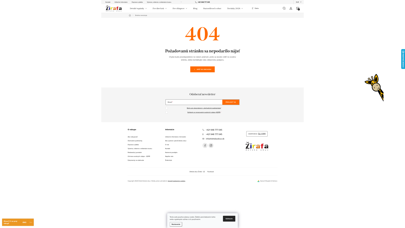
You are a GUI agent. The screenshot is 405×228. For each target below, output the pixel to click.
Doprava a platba (137, 2)
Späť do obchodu (204, 69)
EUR (297, 2)
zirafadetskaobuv (210, 145)
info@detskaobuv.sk (215, 138)
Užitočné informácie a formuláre (175, 137)
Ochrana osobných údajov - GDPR (139, 156)
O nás (167, 145)
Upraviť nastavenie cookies (176, 181)
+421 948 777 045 (214, 129)
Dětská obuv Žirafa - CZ (197, 172)
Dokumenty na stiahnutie (136, 160)
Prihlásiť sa (231, 102)
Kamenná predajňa (171, 152)
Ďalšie (257, 8)
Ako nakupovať (132, 137)
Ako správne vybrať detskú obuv (175, 141)
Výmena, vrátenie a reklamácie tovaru (159, 2)
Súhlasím (229, 218)
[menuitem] (138, 8)
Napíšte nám (169, 156)
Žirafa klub (168, 160)
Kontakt (107, 2)
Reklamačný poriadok (135, 152)
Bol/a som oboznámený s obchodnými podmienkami (204, 108)
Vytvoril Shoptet (265, 181)
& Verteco (273, 181)
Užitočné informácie (121, 2)
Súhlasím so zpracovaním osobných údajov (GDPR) (203, 112)
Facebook (205, 145)
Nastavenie (176, 224)
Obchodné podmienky (135, 141)
